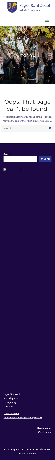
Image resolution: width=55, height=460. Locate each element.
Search (7, 154)
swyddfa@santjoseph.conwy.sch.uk (23, 417)
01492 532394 (11, 413)
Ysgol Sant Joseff (35, 5)
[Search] (50, 128)
